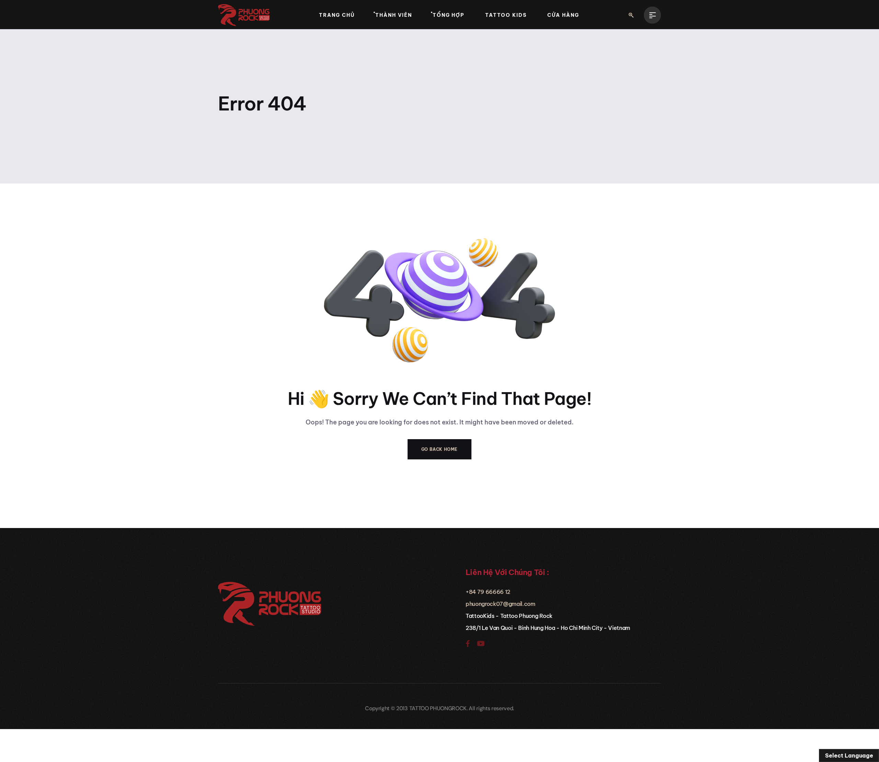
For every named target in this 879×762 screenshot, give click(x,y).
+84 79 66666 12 (488, 591)
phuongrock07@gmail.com (500, 603)
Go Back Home (439, 449)
